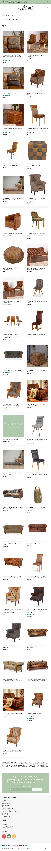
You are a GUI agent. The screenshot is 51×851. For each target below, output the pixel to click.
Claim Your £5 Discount (25, 437)
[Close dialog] (39, 408)
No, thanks (25, 441)
